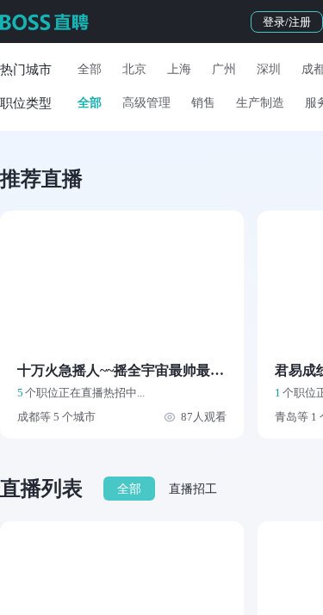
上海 (179, 69)
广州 (224, 69)
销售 (203, 102)
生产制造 (260, 102)
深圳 (269, 69)
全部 (90, 69)
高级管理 (146, 102)
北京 (134, 69)
